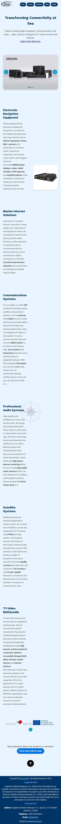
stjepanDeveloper (35, 821)
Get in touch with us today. (30, 751)
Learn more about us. (30, 41)
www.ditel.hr (24, 778)
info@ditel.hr (33, 817)
